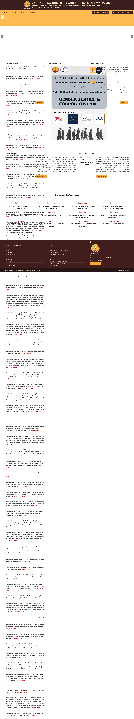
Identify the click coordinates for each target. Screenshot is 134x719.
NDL (51, 259)
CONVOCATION (12, 266)
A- (118, 12)
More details (96, 264)
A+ (113, 12)
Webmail (96, 12)
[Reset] (123, 12)
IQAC (40, 12)
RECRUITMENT (11, 254)
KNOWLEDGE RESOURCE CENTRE (58, 248)
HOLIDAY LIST (11, 261)
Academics (13, 12)
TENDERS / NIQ (12, 252)
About (5, 12)
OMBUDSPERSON (54, 266)
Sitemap (120, 270)
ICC (8, 263)
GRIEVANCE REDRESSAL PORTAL (58, 254)
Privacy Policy (126, 270)
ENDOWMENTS (54, 252)
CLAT (51, 245)
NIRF (51, 257)
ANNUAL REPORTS (12, 248)
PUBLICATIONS (12, 250)
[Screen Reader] (129, 12)
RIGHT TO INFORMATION (14, 245)
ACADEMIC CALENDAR (13, 257)
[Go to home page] (66, 5)
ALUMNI (10, 259)
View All (39, 102)
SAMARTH (105, 12)
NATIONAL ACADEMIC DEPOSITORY (59, 261)
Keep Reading (41, 176)
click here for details (11, 71)
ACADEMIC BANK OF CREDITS (57, 263)
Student (22, 12)
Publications (32, 12)
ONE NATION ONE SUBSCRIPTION (59, 250)
